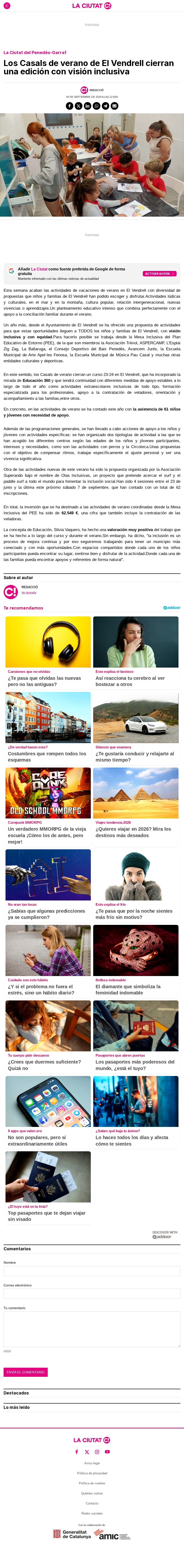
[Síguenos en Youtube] (107, 1452)
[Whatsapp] (96, 106)
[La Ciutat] (92, 5)
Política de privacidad (92, 1473)
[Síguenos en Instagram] (97, 1452)
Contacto (92, 1503)
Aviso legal (92, 1463)
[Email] (114, 106)
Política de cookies (92, 1483)
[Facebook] (70, 106)
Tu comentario (14, 1308)
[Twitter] (78, 106)
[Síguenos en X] (87, 1452)
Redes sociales (92, 1513)
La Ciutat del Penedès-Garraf (35, 52)
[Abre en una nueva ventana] (72, 1534)
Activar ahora (157, 273)
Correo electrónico (18, 1285)
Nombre (10, 1262)
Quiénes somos (92, 1493)
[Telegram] (105, 106)
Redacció (97, 90)
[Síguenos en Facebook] (76, 1452)
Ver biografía (29, 592)
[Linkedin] (88, 106)
